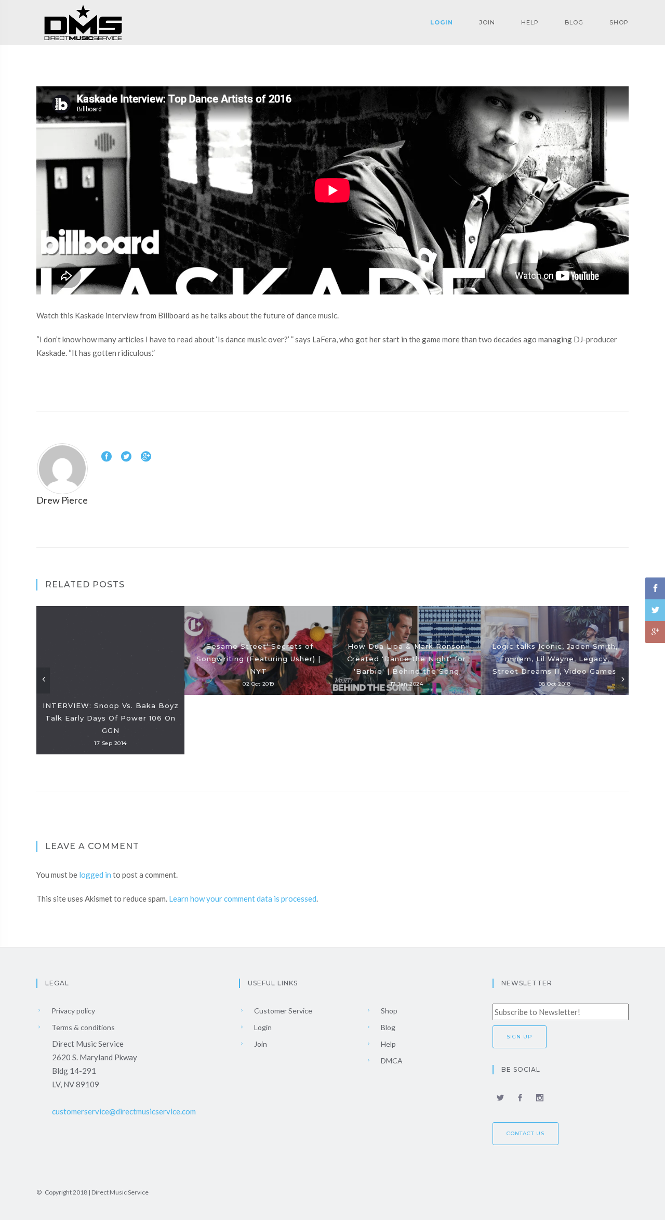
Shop (619, 22)
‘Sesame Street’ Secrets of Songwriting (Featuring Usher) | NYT (258, 658)
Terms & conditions (82, 1027)
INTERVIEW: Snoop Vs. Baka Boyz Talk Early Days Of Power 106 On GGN (111, 718)
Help (530, 22)
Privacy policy (72, 1010)
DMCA (391, 1060)
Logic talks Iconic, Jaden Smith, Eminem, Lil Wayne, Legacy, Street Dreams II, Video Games (555, 658)
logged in (95, 874)
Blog (574, 22)
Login (441, 22)
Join (487, 22)
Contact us (525, 1133)
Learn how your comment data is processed (242, 898)
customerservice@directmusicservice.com (124, 1111)
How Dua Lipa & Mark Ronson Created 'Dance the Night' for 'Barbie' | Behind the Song (406, 658)
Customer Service (282, 1010)
